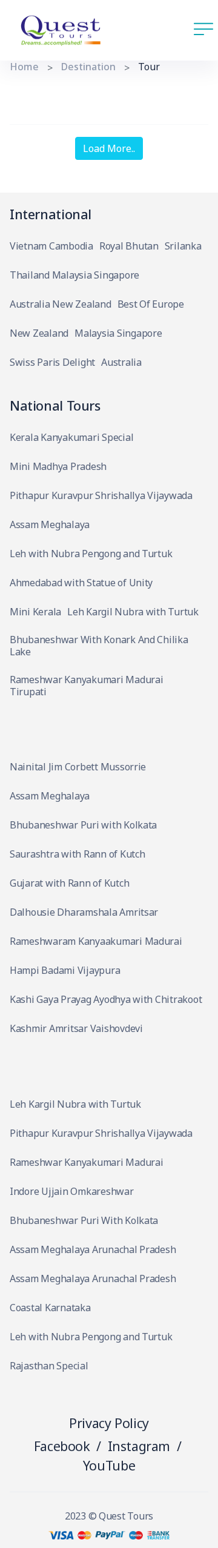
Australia (121, 362)
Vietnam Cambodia (51, 246)
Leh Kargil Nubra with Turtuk (133, 612)
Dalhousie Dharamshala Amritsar (84, 912)
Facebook (62, 1446)
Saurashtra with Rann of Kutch (77, 854)
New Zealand (39, 333)
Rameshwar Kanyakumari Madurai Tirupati (86, 685)
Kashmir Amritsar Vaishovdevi (76, 1028)
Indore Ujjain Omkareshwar (72, 1191)
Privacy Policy (109, 1423)
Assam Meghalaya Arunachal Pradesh (93, 1249)
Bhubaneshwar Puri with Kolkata (83, 825)
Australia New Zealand (60, 304)
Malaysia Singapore (118, 333)
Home (24, 66)
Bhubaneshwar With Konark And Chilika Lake (99, 645)
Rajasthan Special (49, 1366)
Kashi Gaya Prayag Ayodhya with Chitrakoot (106, 999)
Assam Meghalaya (50, 524)
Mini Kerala (35, 612)
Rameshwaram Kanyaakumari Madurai (96, 941)
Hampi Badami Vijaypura (65, 970)
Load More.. (109, 148)
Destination (88, 66)
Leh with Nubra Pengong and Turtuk (91, 553)
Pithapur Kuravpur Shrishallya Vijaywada (101, 495)
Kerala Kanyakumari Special (71, 437)
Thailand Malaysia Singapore (74, 275)
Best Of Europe (150, 304)
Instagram (139, 1446)
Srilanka (183, 246)
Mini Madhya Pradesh (58, 466)
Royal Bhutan (129, 246)
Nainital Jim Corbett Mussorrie (78, 767)
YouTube (109, 1465)
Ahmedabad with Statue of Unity (81, 583)
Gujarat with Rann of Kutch (69, 883)
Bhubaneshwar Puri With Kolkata (84, 1220)
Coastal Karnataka (50, 1308)
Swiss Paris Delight (52, 362)
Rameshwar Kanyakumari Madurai (86, 1162)
